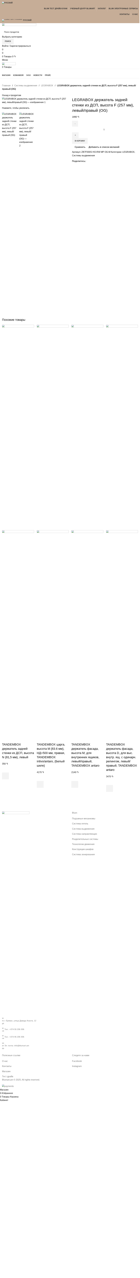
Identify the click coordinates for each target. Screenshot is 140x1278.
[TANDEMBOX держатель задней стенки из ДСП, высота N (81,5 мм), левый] (18, 427)
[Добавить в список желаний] (5, 769)
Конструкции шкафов (83, 849)
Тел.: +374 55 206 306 (14, 1029)
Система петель (80, 823)
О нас (5, 1061)
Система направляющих (84, 834)
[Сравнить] (5, 739)
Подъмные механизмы (83, 818)
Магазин (6, 1071)
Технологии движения (83, 844)
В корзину (80, 141)
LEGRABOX (47, 85)
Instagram (77, 1066)
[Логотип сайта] (19, 26)
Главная (6, 85)
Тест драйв (7, 1076)
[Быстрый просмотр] (5, 782)
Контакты (6, 1066)
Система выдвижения (83, 829)
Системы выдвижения (26, 85)
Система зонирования (83, 854)
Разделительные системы (85, 839)
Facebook (77, 1061)
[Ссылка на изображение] (15, 914)
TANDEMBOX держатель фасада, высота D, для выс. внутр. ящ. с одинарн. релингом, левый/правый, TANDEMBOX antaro (121, 757)
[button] (5, 775)
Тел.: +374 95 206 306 (14, 1037)
